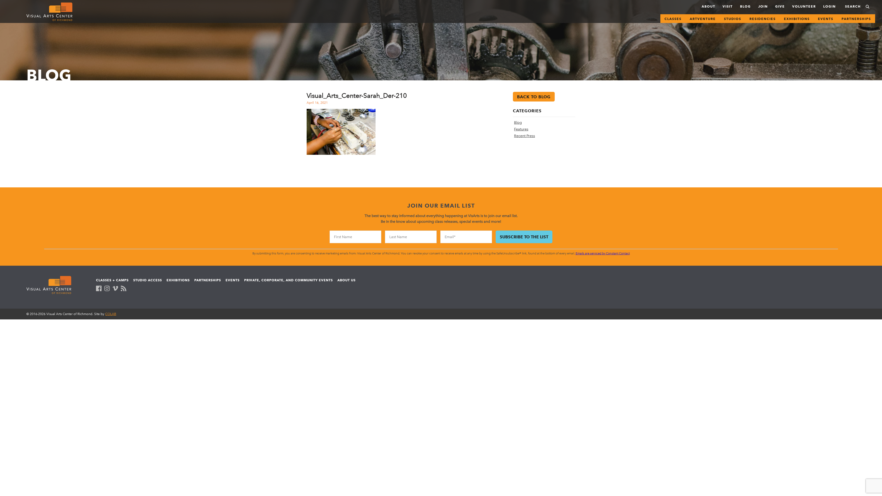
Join (763, 6)
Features (521, 129)
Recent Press (524, 136)
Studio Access (147, 280)
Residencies (762, 19)
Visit (728, 6)
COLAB (110, 314)
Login (829, 6)
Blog (745, 6)
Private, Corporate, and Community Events (288, 280)
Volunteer (804, 6)
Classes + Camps (112, 280)
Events (825, 19)
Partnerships (856, 19)
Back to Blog (534, 96)
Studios (732, 19)
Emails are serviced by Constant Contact (603, 253)
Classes (672, 19)
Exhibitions (797, 19)
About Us (346, 280)
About (708, 6)
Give (780, 6)
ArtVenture (703, 19)
